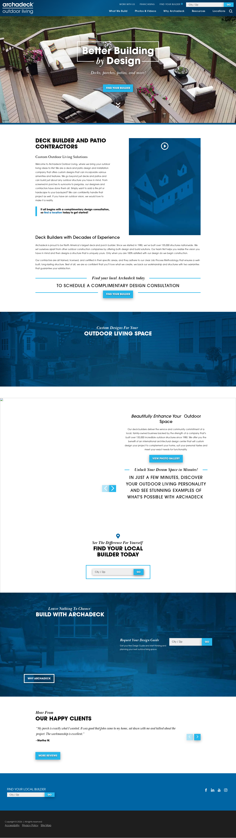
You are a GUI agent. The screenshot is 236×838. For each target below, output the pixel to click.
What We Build (118, 11)
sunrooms (188, 377)
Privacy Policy (30, 825)
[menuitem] (118, 11)
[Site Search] (231, 11)
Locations (219, 11)
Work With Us (127, 5)
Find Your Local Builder (26, 789)
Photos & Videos (145, 11)
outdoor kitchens (181, 381)
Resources (198, 11)
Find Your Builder (170, 5)
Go (229, 5)
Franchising (147, 5)
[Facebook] (206, 790)
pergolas (186, 385)
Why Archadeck (174, 11)
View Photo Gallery (166, 458)
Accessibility (12, 825)
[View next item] (112, 488)
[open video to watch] (164, 147)
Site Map (46, 825)
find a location (53, 212)
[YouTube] (219, 790)
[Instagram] (225, 790)
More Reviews (48, 756)
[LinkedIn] (212, 790)
